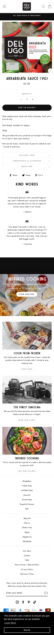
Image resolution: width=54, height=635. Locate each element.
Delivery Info (27, 155)
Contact (27, 555)
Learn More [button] (10, 623)
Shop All (27, 518)
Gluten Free (27, 527)
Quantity (27, 94)
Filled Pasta (27, 485)
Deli (27, 508)
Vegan (27, 532)
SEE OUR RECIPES (27, 471)
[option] (27, 15)
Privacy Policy (27, 569)
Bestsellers (27, 481)
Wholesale (27, 541)
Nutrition (27, 166)
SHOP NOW (27, 369)
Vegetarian (27, 536)
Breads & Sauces (27, 504)
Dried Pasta (27, 499)
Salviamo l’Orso (27, 574)
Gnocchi (27, 495)
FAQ (27, 560)
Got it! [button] (27, 630)
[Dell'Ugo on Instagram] (17, 602)
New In (27, 522)
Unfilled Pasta (27, 490)
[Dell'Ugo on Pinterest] (28, 602)
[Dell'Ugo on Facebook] (23, 602)
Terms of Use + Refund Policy (27, 564)
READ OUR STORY (27, 420)
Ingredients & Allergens (27, 161)
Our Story (27, 551)
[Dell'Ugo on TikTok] (34, 602)
